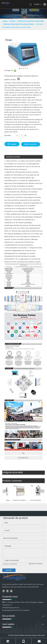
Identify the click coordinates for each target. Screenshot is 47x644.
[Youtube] (11, 591)
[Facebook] (3, 591)
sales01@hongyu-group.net (10, 608)
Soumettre (9, 570)
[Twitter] (7, 591)
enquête (13, 144)
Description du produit (13, 157)
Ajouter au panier (30, 144)
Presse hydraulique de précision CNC (32, 500)
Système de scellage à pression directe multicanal (14, 500)
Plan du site (41, 635)
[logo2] (23, 577)
